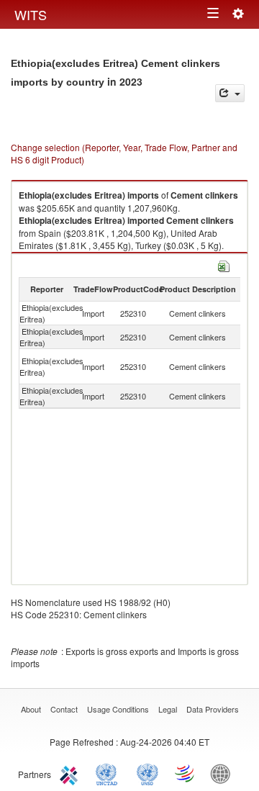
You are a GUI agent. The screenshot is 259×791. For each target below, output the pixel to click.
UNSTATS (147, 773)
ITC (71, 773)
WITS (30, 14)
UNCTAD (109, 773)
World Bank (223, 773)
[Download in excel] (224, 264)
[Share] (230, 93)
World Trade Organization (185, 773)
